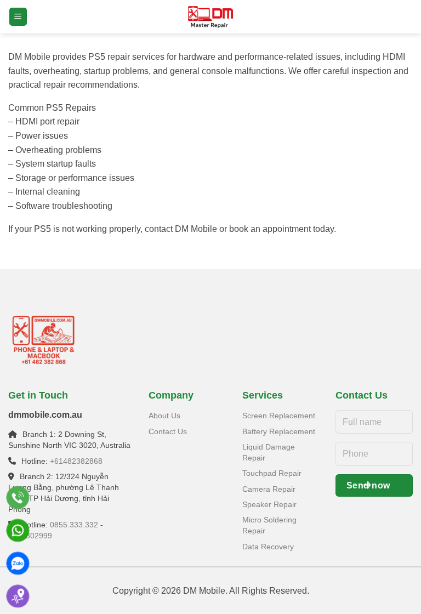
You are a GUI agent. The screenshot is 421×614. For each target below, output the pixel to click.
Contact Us (168, 431)
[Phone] (17, 497)
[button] (18, 17)
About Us (164, 415)
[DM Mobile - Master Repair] (210, 17)
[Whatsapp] (17, 530)
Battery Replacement (278, 431)
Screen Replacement (278, 415)
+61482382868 (76, 461)
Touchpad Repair (271, 473)
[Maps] (17, 596)
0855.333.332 (74, 524)
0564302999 (30, 535)
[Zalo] (17, 563)
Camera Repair (268, 489)
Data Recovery (268, 546)
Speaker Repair (269, 504)
